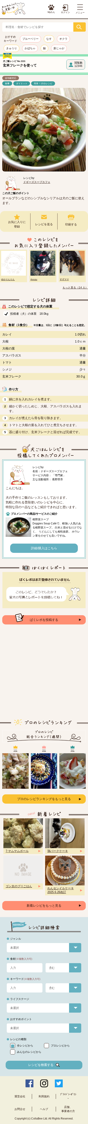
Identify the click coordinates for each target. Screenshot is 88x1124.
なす (49, 38)
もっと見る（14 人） (75, 287)
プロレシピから (60, 1045)
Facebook (29, 1083)
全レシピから (25, 1045)
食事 (7, 83)
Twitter (59, 1083)
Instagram (44, 1083)
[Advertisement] (44, 675)
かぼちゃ (30, 48)
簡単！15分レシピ (43, 83)
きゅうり (11, 48)
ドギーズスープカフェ (36, 182)
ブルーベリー (30, 38)
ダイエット (21, 83)
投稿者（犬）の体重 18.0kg (29, 313)
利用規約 (44, 1096)
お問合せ (19, 1109)
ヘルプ (44, 1109)
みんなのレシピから (29, 1052)
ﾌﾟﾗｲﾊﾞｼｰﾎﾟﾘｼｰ (68, 1096)
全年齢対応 (10, 78)
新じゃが (58, 48)
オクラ (63, 38)
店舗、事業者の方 (68, 1109)
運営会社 (19, 1096)
